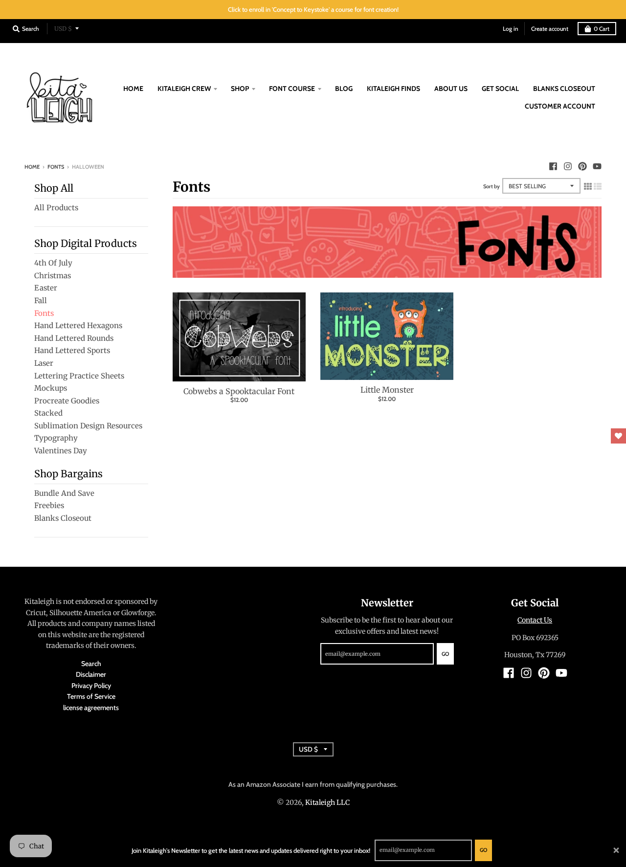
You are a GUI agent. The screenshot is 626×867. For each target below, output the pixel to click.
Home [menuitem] (133, 88)
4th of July (53, 262)
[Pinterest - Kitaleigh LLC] (582, 166)
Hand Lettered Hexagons (78, 325)
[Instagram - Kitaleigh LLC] (567, 166)
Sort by (491, 186)
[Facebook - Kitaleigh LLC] (553, 166)
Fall (40, 300)
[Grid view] (588, 185)
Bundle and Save (64, 493)
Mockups (50, 388)
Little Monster (387, 390)
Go (483, 849)
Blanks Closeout (62, 518)
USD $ (63, 28)
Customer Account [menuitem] (560, 106)
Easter (45, 287)
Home (32, 166)
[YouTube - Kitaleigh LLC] (597, 166)
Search (91, 663)
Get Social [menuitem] (500, 88)
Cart (601, 28)
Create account (549, 28)
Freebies (49, 505)
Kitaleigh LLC (327, 802)
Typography (56, 438)
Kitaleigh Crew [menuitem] (184, 88)
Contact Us (534, 620)
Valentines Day (60, 450)
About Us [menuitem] (451, 88)
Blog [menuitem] (344, 88)
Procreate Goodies (66, 400)
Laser (43, 363)
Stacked (48, 413)
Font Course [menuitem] (292, 88)
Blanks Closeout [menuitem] (564, 88)
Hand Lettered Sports (72, 350)
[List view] (598, 185)
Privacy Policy (91, 685)
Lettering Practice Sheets (79, 375)
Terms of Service (91, 696)
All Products (56, 207)
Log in (510, 28)
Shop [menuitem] (240, 88)
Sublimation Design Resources (88, 425)
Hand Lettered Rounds (73, 338)
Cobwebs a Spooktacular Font (238, 391)
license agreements (91, 707)
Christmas (52, 275)
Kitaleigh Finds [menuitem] (393, 88)
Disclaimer (91, 674)
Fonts (55, 166)
